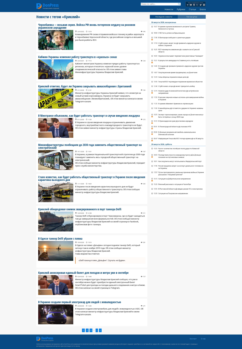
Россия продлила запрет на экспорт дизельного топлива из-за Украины (178, 167)
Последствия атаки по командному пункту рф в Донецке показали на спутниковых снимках (178, 156)
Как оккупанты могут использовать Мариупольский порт (178, 161)
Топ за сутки (191, 17)
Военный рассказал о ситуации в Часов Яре (178, 184)
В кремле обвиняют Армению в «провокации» (178, 104)
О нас (203, 339)
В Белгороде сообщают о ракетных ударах (178, 38)
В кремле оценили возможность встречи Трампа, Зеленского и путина (178, 28)
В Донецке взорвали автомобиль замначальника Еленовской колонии (178, 133)
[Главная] (39, 6)
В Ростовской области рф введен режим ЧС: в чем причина (178, 189)
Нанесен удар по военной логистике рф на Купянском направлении (178, 92)
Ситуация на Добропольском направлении (178, 179)
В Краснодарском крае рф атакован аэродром (178, 121)
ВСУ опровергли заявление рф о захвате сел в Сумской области (178, 50)
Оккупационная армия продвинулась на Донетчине (178, 73)
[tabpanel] (178, 108)
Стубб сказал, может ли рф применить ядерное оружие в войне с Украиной (178, 44)
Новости (169, 9)
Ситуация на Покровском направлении (178, 193)
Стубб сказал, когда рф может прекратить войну (178, 86)
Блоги (203, 9)
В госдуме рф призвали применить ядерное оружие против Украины (178, 67)
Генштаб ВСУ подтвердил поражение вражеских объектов (178, 82)
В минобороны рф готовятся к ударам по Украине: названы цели (178, 109)
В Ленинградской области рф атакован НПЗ (178, 127)
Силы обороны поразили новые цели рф (178, 77)
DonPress (51, 5)
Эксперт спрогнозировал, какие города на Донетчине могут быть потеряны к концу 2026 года (178, 116)
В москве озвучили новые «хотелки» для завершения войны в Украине (178, 98)
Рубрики (181, 9)
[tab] (164, 17)
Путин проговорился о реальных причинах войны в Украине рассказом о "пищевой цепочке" (178, 173)
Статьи (192, 9)
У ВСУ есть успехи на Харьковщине (178, 33)
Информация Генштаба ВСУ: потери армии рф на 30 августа (178, 139)
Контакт (193, 339)
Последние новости (163, 17)
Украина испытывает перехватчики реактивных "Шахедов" (178, 56)
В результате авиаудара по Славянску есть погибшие (178, 61)
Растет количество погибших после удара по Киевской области (178, 150)
